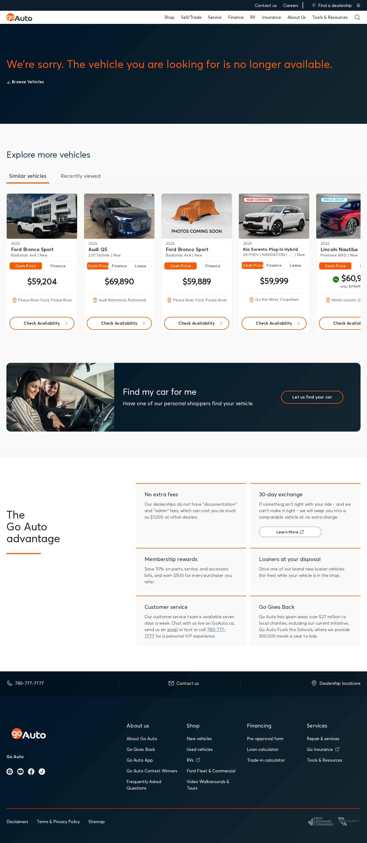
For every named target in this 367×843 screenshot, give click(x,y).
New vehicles (199, 738)
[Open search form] (357, 17)
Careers (290, 5)
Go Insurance (320, 749)
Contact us (266, 5)
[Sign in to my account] (358, 5)
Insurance (271, 17)
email (172, 629)
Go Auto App (140, 760)
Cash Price (25, 265)
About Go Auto (142, 738)
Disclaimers (17, 821)
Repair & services (323, 738)
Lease (140, 265)
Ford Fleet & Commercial (211, 770)
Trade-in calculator (266, 760)
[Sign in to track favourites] (69, 200)
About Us (296, 17)
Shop (169, 17)
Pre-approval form (265, 738)
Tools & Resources (330, 17)
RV (253, 17)
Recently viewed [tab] (80, 175)
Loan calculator (262, 749)
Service (215, 17)
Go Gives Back (141, 749)
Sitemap (96, 821)
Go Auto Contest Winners (152, 770)
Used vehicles (200, 749)
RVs (190, 760)
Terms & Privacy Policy (58, 821)
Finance (236, 17)
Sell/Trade (191, 17)
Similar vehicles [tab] (27, 175)
